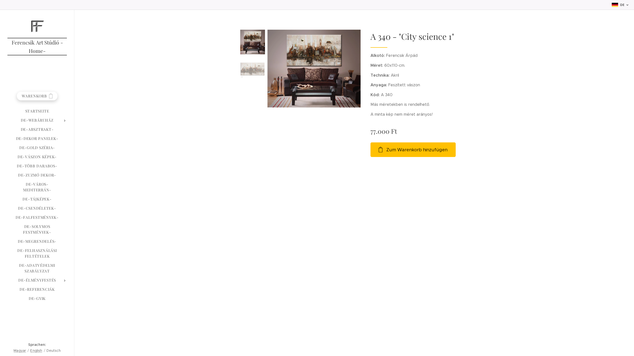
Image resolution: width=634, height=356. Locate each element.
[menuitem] (37, 111)
